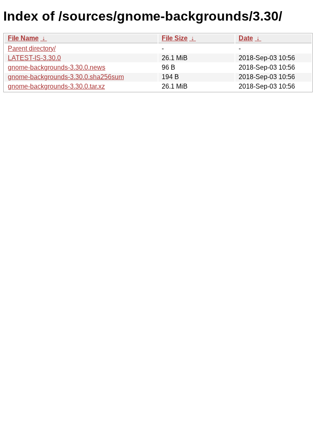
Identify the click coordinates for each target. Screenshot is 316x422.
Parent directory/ (32, 48)
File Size (175, 38)
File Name (23, 38)
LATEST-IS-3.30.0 (34, 57)
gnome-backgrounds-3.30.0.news (56, 67)
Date (246, 38)
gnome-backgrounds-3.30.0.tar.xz (56, 86)
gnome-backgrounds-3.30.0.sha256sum (66, 76)
